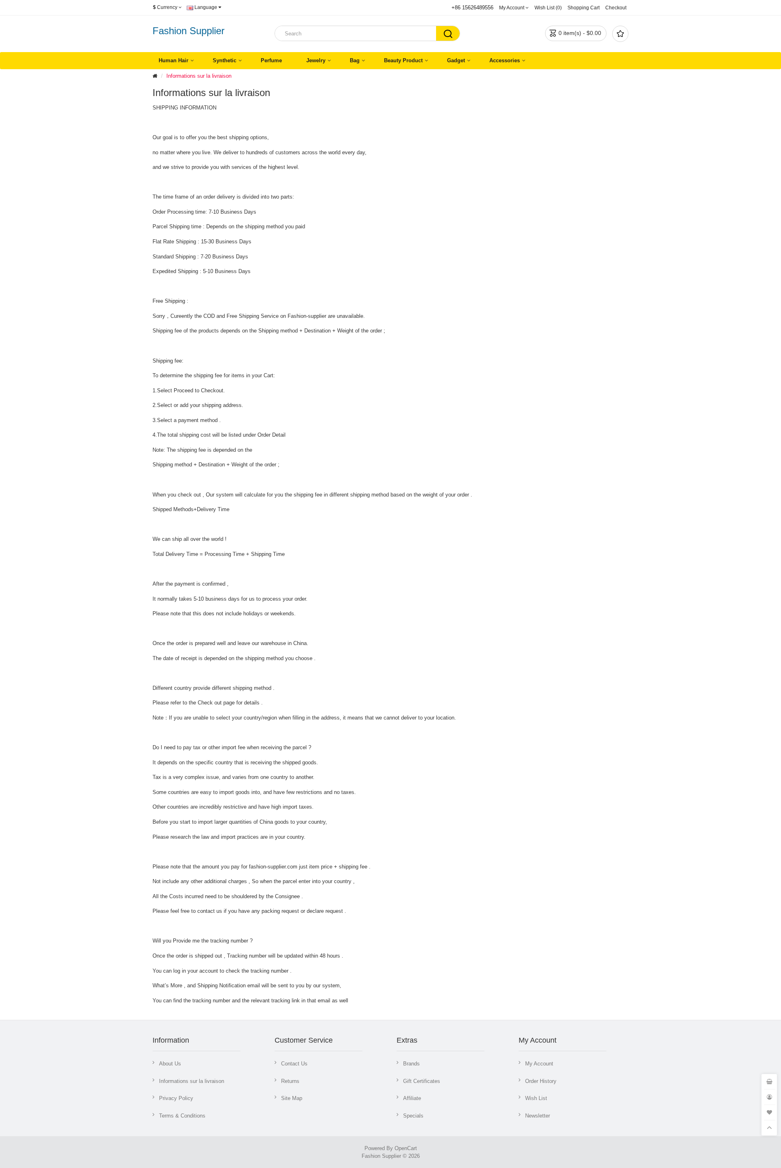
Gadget (456, 60)
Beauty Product (403, 60)
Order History (540, 1081)
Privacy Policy (176, 1098)
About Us (170, 1064)
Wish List (536, 1098)
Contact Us (294, 1064)
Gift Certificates (421, 1081)
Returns (290, 1081)
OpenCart (406, 1148)
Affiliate (412, 1098)
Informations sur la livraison (198, 76)
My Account (539, 1064)
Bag (355, 60)
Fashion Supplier (189, 30)
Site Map (291, 1098)
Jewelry (315, 60)
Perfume (271, 60)
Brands (411, 1064)
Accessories (504, 60)
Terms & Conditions (182, 1116)
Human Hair (173, 60)
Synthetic (224, 60)
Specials (413, 1116)
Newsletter (537, 1116)
